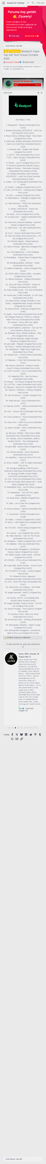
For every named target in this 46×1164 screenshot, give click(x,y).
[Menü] (4, 3)
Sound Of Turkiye (15, 3)
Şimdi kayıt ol (31, 36)
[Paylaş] (38, 92)
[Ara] (32, 2)
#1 (41, 93)
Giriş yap (15, 36)
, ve (18, 637)
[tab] (9, 728)
